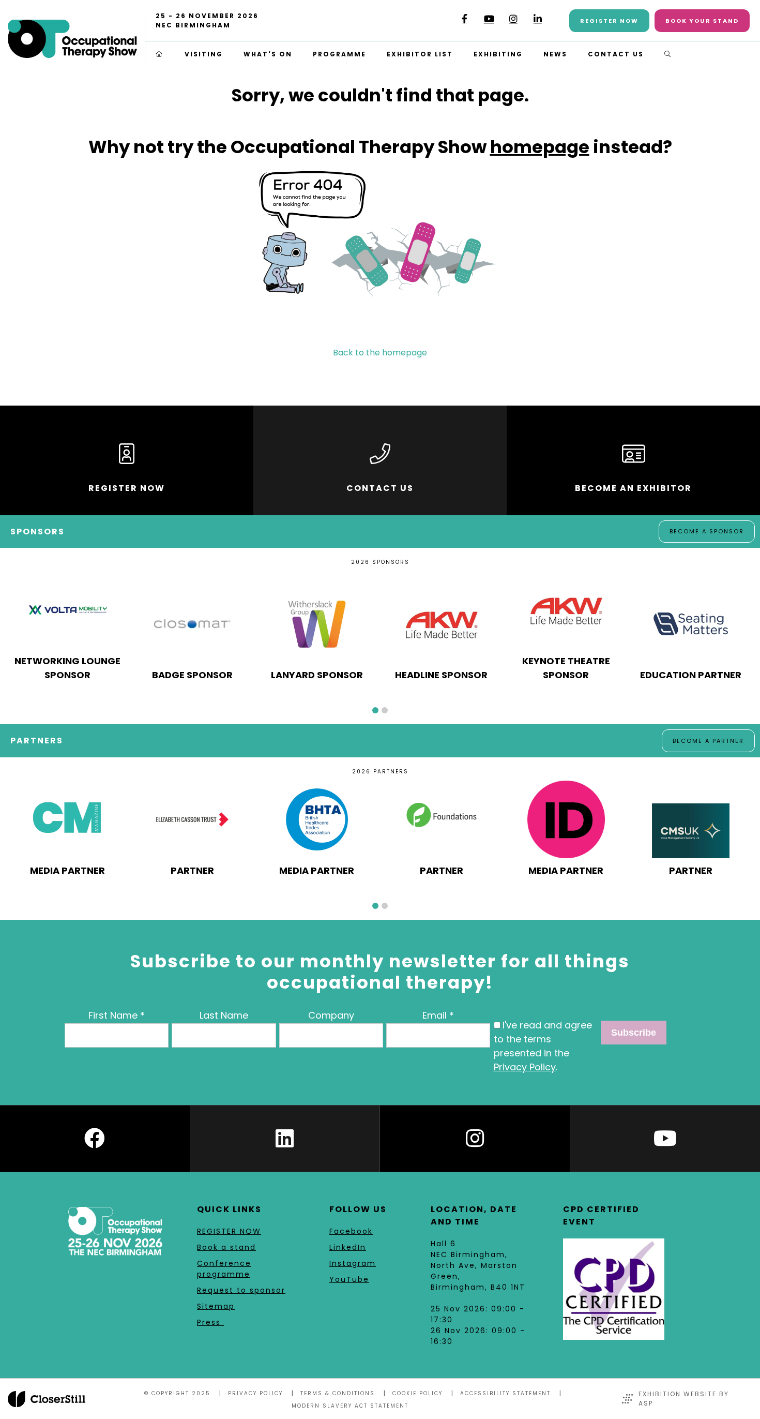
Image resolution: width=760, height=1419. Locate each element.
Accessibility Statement (505, 1393)
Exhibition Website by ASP (684, 1399)
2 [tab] (385, 710)
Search (668, 54)
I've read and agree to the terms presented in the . (543, 1046)
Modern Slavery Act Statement (350, 1406)
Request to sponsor (241, 1290)
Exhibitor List (420, 54)
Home (159, 54)
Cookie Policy (417, 1393)
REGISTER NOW (229, 1231)
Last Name (224, 1015)
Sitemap (216, 1306)
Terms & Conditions (337, 1393)
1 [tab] (375, 710)
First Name (113, 1015)
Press (210, 1322)
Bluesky (440, 22)
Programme (339, 54)
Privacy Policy (525, 1066)
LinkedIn (537, 19)
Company (331, 1015)
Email (434, 1015)
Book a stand (226, 1247)
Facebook (464, 19)
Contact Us (616, 54)
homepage (539, 147)
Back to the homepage (380, 353)
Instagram (513, 19)
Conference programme (224, 1268)
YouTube (489, 19)
